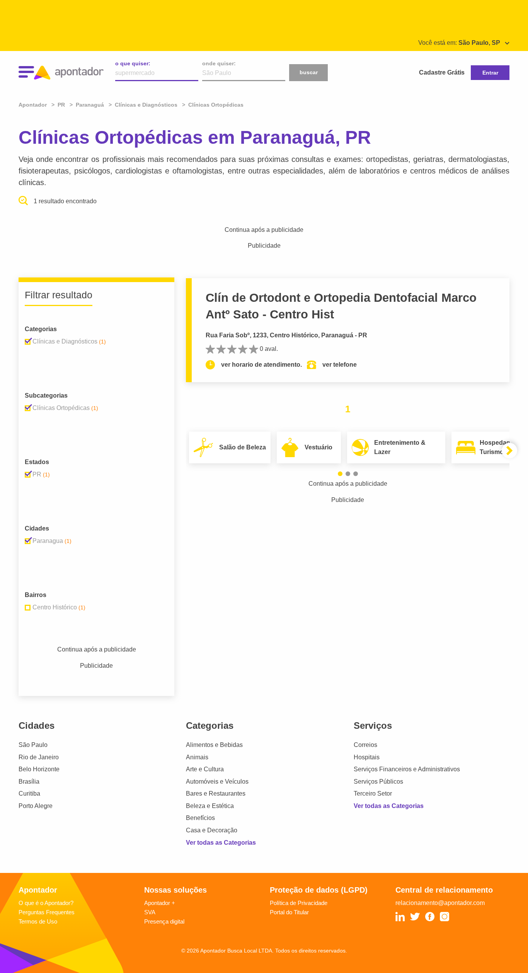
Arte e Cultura (205, 769)
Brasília (29, 781)
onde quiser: (219, 63)
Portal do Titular (289, 912)
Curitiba (29, 793)
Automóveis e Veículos (217, 781)
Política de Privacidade (298, 903)
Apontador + (159, 903)
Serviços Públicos (378, 781)
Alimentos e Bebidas (214, 745)
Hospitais (367, 757)
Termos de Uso (38, 921)
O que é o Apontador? (46, 903)
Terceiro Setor (373, 793)
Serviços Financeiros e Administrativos (407, 769)
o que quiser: (132, 63)
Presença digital (164, 921)
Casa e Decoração (211, 830)
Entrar (490, 73)
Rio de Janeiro (39, 757)
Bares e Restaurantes (215, 793)
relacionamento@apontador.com (440, 903)
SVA (149, 912)
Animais (197, 757)
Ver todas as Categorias (221, 842)
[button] (340, 473)
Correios (365, 745)
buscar (309, 72)
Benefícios (200, 818)
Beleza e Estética (210, 806)
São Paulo (33, 745)
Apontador (33, 105)
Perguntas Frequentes (47, 912)
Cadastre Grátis (442, 72)
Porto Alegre (36, 806)
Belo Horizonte (39, 769)
